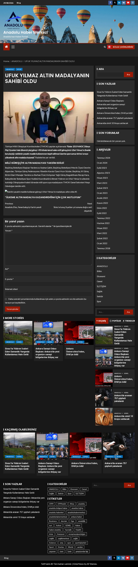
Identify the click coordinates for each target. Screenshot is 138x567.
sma (61, 543)
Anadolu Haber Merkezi (25, 32)
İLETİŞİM (101, 286)
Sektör (100, 296)
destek (64, 521)
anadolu (81, 504)
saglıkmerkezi (63, 538)
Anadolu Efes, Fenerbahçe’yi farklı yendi (23, 205)
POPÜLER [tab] (116, 320)
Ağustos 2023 (103, 172)
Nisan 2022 (102, 228)
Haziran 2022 (103, 223)
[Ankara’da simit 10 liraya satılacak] (104, 416)
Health (78, 530)
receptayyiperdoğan (76, 534)
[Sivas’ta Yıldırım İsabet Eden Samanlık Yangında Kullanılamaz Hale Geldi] (17, 333)
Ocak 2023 (102, 193)
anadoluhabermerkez (76, 512)
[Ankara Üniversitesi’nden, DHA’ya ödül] (79, 333)
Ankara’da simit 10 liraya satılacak (112, 123)
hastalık (68, 530)
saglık (51, 538)
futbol (58, 525)
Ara (101, 69)
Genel (19, 342)
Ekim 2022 (102, 208)
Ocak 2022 (102, 243)
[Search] (104, 47)
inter (51, 534)
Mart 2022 (102, 233)
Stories (61, 547)
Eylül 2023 (102, 167)
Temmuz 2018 (103, 248)
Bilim (99, 271)
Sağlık (99, 291)
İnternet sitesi (11, 289)
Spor (19, 69)
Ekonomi (101, 276)
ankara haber (76, 517)
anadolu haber (77, 508)
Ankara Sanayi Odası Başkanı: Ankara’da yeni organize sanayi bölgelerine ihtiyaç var (111, 104)
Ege (72, 521)
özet (61, 551)
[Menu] (12, 46)
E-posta (9, 279)
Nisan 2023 (102, 177)
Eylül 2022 (102, 213)
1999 (51, 504)
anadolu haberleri (56, 512)
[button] (12, 46)
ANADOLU (10, 69)
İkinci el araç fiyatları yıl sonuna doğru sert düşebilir (73, 207)
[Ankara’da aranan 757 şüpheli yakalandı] (104, 397)
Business (53, 521)
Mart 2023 (102, 183)
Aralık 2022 (102, 198)
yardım (80, 547)
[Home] (6, 47)
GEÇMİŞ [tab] (102, 320)
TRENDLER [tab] (130, 320)
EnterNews (78, 564)
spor (69, 543)
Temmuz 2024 (103, 157)
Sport (51, 547)
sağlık (75, 538)
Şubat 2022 (102, 238)
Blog (19, 3)
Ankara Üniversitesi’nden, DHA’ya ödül (75, 351)
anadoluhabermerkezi (58, 517)
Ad (7, 269)
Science (52, 543)
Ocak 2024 (102, 162)
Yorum (8, 230)
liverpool (60, 534)
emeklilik (81, 521)
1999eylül (62, 504)
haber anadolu (55, 530)
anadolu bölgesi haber (58, 508)
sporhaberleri (80, 543)
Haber (77, 525)
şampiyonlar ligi (82, 551)
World (70, 547)
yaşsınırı (52, 551)
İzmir (70, 551)
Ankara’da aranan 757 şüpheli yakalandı (115, 118)
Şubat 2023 (102, 188)
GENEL (68, 525)
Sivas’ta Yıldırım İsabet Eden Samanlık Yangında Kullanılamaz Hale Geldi (17, 351)
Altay (72, 504)
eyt (50, 525)
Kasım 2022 (102, 203)
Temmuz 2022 (103, 218)
